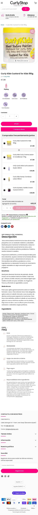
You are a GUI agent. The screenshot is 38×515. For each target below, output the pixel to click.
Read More (19, 396)
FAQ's (32, 508)
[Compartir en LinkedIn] (9, 226)
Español (18, 482)
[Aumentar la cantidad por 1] (16, 116)
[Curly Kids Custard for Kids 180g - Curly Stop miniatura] (4, 67)
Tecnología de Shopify (19, 512)
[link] (9, 143)
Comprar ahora (19, 129)
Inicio (2, 25)
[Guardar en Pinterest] (12, 226)
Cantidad (4, 112)
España (18, 486)
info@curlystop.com (12, 429)
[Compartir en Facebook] (2, 226)
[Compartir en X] (5, 226)
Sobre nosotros (11, 508)
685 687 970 (10, 426)
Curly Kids (6, 76)
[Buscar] (26, 9)
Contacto (23, 508)
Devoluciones (11, 346)
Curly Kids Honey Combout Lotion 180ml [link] (22, 178)
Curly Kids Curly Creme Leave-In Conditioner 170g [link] (23, 156)
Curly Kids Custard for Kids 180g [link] (22, 142)
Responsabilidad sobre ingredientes (18, 379)
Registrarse (19, 471)
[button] (3, 208)
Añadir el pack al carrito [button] (24, 208)
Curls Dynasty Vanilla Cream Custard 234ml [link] (23, 189)
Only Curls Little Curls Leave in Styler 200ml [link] (23, 167)
